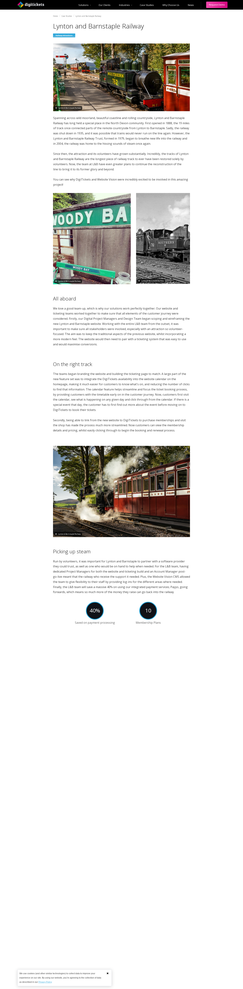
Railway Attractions (64, 35)
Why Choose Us (170, 5)
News (191, 5)
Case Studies (147, 5)
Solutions (83, 5)
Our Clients (104, 5)
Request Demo (217, 4)
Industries (124, 5)
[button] (107, 973)
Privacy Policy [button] (45, 982)
